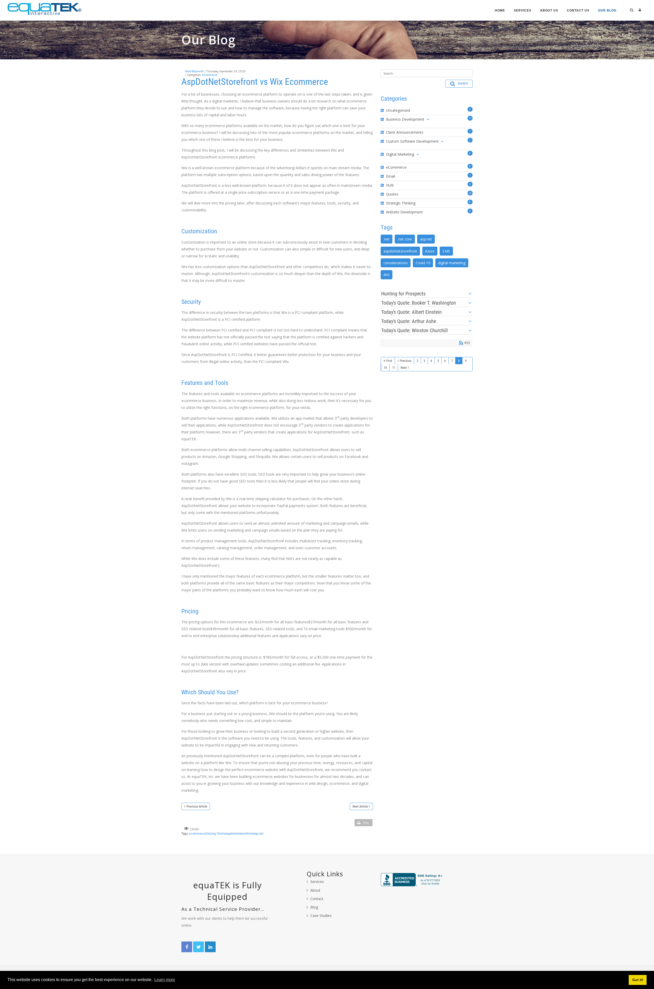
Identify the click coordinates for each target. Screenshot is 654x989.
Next (404, 368)
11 (393, 368)
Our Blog (607, 10)
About (315, 890)
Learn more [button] (164, 979)
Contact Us (578, 10)
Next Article (360, 806)
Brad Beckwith (194, 71)
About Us (549, 10)
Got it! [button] (637, 980)
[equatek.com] (45, 8)
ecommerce (197, 833)
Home (500, 10)
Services (522, 10)
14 (470, 118)
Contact (316, 898)
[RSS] (383, 110)
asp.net (258, 833)
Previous (405, 361)
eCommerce (209, 75)
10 (385, 368)
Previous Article (196, 806)
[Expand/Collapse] (427, 119)
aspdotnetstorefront (239, 833)
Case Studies (321, 915)
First (389, 361)
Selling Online (216, 833)
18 (470, 193)
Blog (314, 907)
